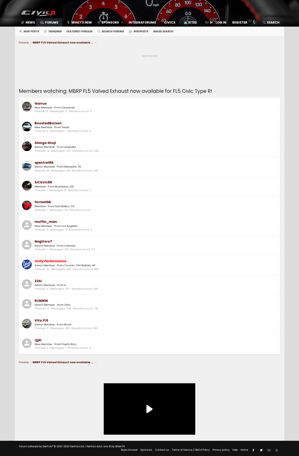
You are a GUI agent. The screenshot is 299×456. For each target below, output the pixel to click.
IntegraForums (142, 22)
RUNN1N (41, 300)
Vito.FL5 (41, 320)
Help (235, 450)
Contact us (162, 450)
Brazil (67, 324)
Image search (163, 31)
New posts (31, 31)
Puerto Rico (69, 344)
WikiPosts (140, 31)
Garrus (41, 103)
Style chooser (129, 450)
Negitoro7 (43, 241)
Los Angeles (69, 226)
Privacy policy (221, 450)
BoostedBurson (48, 123)
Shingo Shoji (45, 143)
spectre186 (44, 162)
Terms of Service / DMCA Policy (191, 450)
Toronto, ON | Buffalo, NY (79, 265)
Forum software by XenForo (52, 446)
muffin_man (46, 221)
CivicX (170, 22)
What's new (81, 22)
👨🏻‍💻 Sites (190, 22)
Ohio (67, 305)
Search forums (112, 31)
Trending (54, 31)
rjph (38, 340)
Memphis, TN (72, 167)
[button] (108, 22)
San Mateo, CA (64, 206)
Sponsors (146, 450)
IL (65, 285)
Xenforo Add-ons (106, 446)
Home (244, 450)
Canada (69, 246)
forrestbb (43, 202)
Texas (65, 127)
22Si (38, 281)
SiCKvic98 (43, 182)
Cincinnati (68, 107)
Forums (51, 22)
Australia (70, 147)
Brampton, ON (64, 186)
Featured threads (79, 31)
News (30, 22)
